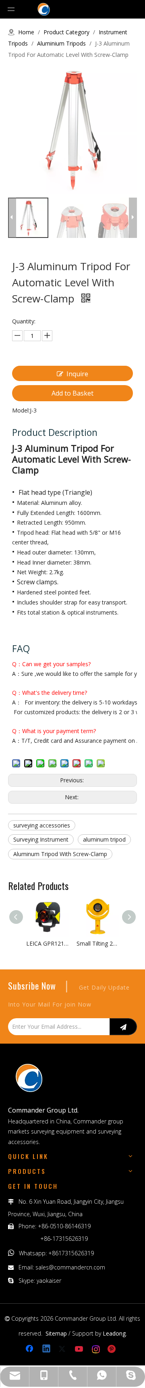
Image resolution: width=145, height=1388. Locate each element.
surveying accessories (41, 825)
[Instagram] (96, 1349)
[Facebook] (30, 1349)
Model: (21, 410)
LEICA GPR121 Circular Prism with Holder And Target (47, 943)
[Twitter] (63, 1349)
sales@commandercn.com (70, 1267)
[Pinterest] (112, 1349)
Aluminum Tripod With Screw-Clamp (60, 854)
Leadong (114, 1333)
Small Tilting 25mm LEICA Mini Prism (98, 943)
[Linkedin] (46, 1349)
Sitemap (56, 1333)
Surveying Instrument (40, 839)
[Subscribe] (123, 1026)
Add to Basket (72, 393)
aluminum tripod (104, 839)
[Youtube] (79, 1349)
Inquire (77, 373)
